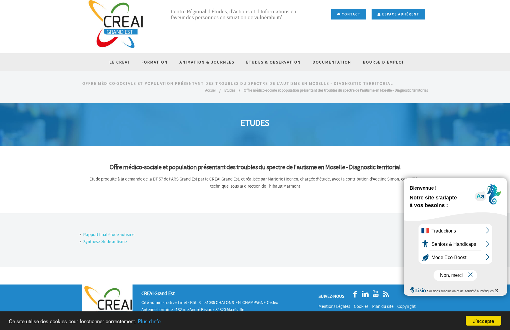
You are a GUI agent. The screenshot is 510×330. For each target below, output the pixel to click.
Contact (350, 14)
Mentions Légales (334, 306)
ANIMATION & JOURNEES (206, 62)
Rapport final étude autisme (108, 235)
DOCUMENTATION (332, 62)
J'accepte (483, 320)
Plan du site (382, 306)
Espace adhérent (400, 14)
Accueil (210, 90)
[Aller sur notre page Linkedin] (364, 294)
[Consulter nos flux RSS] (384, 294)
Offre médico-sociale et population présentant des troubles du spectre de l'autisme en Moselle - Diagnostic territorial (336, 90)
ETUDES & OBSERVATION (273, 62)
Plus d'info (149, 321)
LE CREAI (119, 62)
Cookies (361, 306)
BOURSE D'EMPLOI (383, 62)
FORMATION (154, 62)
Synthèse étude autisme (105, 242)
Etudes (230, 90)
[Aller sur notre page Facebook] (353, 294)
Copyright (406, 306)
